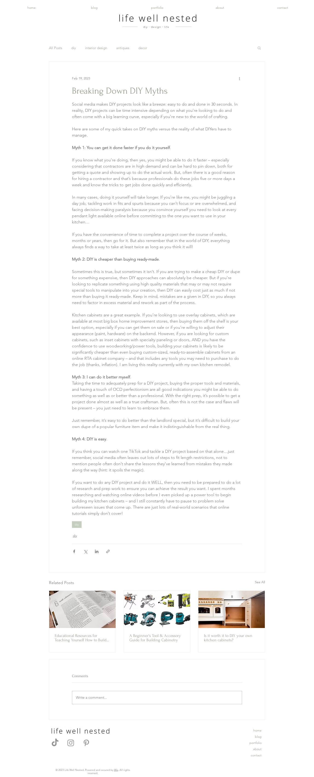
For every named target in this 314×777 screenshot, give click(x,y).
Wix (116, 769)
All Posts (55, 48)
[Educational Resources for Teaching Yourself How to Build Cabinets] (82, 609)
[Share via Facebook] (74, 551)
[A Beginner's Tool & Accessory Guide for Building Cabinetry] (157, 609)
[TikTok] (55, 742)
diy (73, 48)
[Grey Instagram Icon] (70, 742)
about (257, 749)
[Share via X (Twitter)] (85, 551)
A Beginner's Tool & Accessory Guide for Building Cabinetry (155, 637)
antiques (122, 48)
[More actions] (239, 78)
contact (256, 755)
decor (142, 48)
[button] (259, 48)
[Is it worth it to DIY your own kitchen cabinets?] (231, 609)
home (257, 730)
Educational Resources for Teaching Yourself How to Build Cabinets (80, 637)
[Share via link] (108, 551)
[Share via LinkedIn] (96, 551)
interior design (96, 48)
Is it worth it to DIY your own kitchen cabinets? (228, 637)
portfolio (255, 743)
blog (258, 737)
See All (260, 582)
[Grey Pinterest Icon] (86, 742)
